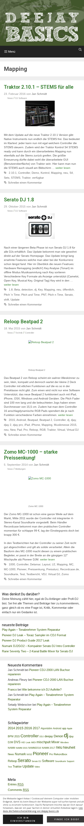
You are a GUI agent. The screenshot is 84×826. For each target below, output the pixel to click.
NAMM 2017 (48, 748)
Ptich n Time (55, 294)
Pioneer (21, 569)
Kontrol (45, 172)
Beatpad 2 (45, 419)
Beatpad (33, 419)
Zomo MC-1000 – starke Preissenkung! (31, 455)
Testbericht (33, 574)
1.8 (11, 289)
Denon (58, 736)
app (64, 728)
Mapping (56, 172)
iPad (27, 424)
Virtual (61, 429)
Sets (6, 177)
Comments (18, 789)
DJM (10, 742)
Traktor (26, 177)
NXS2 (29, 754)
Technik (19, 333)
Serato (69, 294)
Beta (17, 289)
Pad (19, 429)
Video (37, 767)
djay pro (18, 424)
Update (15, 299)
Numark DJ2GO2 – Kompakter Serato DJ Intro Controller (38, 646)
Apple (69, 728)
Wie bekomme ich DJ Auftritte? (42, 689)
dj (35, 289)
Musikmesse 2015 (65, 424)
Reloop (33, 429)
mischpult (44, 742)
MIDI (33, 742)
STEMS (15, 177)
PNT (43, 294)
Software (48, 761)
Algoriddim (46, 728)
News (10, 98)
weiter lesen (62, 167)
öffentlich (68, 289)
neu (65, 172)
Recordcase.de (69, 569)
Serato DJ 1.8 (19, 200)
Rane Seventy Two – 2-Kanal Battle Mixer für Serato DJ (37, 651)
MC (71, 564)
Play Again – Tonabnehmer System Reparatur (31, 629)
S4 (71, 172)
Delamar (35, 564)
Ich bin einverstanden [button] (23, 819)
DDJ (41, 736)
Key (40, 289)
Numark (20, 754)
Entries (16, 784)
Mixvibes (64, 742)
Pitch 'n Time (12, 294)
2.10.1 (13, 172)
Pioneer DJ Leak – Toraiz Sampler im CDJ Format (34, 635)
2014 (11, 728)
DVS (17, 742)
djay (73, 419)
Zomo (65, 574)
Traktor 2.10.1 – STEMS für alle (38, 87)
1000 (12, 564)
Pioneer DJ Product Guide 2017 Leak (25, 640)
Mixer (55, 742)
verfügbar (38, 177)
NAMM (11, 748)
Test (22, 574)
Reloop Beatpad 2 (23, 321)
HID (23, 742)
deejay (49, 736)
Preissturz (52, 569)
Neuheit (69, 747)
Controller (24, 172)
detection (27, 289)
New (12, 429)
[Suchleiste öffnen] (80, 50)
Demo (35, 172)
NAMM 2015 (22, 748)
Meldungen (20, 469)
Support (70, 761)
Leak (28, 742)
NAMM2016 (34, 748)
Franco (12, 689)
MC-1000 (9, 569)
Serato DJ (36, 761)
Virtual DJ (73, 429)
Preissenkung (36, 569)
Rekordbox (60, 754)
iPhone (35, 424)
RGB (43, 429)
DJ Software (21, 98)
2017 (36, 728)
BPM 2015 (14, 736)
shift (6, 299)
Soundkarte (11, 574)
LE (53, 564)
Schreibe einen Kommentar (25, 182)
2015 (12, 419)
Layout (46, 564)
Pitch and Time (30, 294)
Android (21, 419)
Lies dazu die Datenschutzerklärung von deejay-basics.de (43, 809)
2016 (28, 728)
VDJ (43, 574)
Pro (25, 429)
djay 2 (7, 424)
